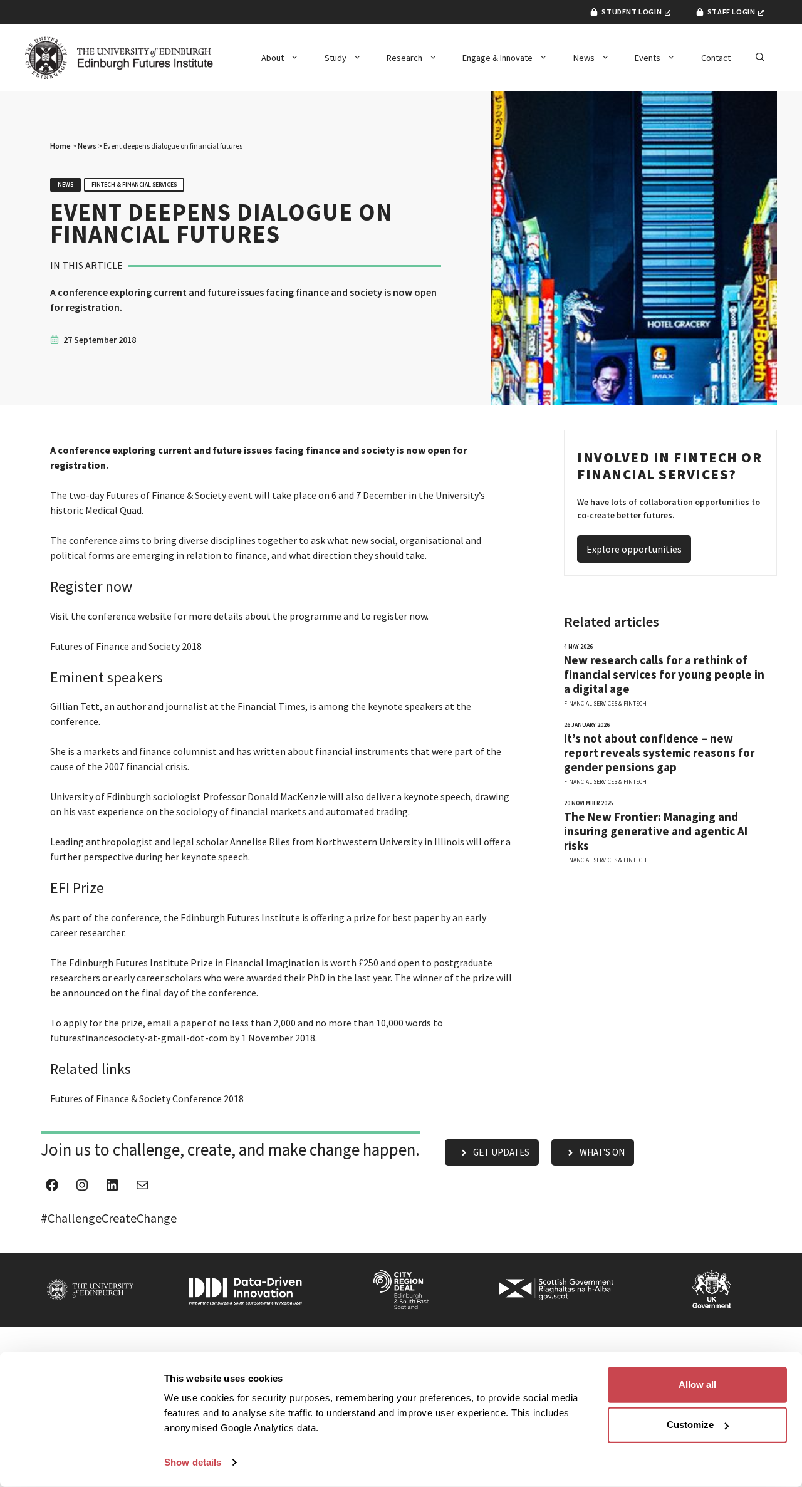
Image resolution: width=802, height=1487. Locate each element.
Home (60, 145)
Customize (690, 1424)
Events (647, 57)
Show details (192, 1462)
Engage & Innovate (497, 57)
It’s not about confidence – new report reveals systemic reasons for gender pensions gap (659, 753)
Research (404, 57)
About (272, 57)
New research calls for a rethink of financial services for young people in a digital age (664, 674)
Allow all (697, 1384)
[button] (760, 57)
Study (335, 57)
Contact (716, 57)
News (584, 57)
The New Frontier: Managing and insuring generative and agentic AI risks (655, 831)
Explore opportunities (634, 549)
